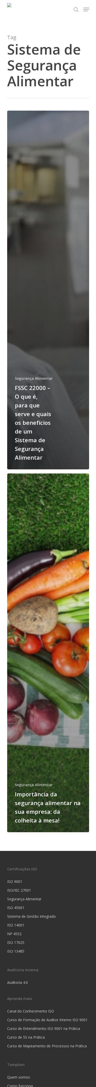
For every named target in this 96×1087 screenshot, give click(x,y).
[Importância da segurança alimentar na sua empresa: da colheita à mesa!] (48, 652)
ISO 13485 (15, 951)
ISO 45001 (15, 907)
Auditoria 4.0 (17, 982)
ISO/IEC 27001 (19, 890)
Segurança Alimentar (34, 378)
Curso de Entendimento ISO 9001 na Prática (43, 1028)
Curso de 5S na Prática (26, 1037)
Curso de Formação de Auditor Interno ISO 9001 (47, 1019)
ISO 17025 (15, 942)
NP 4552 (14, 933)
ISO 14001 (15, 925)
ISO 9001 (14, 881)
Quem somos (18, 1077)
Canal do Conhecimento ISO (30, 1011)
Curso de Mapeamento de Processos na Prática (47, 1045)
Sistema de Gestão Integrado (31, 916)
